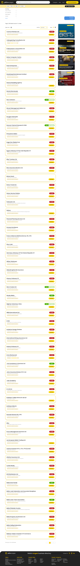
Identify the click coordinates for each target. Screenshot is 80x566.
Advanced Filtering (71, 18)
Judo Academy (11, 380)
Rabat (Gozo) (30, 561)
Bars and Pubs (60, 559)
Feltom (9, 210)
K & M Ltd (9, 389)
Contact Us (7, 562)
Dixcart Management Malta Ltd (16, 108)
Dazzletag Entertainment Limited (16, 74)
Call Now (51, 34)
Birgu (35, 559)
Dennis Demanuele (12, 91)
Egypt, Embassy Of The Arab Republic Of (19, 151)
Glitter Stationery (12, 261)
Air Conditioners (8, 12)
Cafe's (58, 561)
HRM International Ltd (13, 312)
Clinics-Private (7, 10)
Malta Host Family (12, 483)
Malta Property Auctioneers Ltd (16, 517)
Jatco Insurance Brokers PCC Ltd (16, 372)
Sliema (35, 561)
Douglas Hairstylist (12, 117)
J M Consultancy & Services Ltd (16, 363)
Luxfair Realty (11, 465)
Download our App (20, 559)
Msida (29, 560)
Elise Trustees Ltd (12, 159)
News (60, 2)
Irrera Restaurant (12, 355)
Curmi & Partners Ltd (13, 31)
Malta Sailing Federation (14, 525)
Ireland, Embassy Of (13, 346)
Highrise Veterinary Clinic (14, 304)
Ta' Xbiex (29, 562)
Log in (63, 2)
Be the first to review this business (12, 34)
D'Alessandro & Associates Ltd (16, 48)
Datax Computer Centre (14, 57)
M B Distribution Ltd (12, 474)
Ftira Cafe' (10, 244)
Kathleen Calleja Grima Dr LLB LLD (16, 397)
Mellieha (41, 559)
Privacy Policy (7, 563)
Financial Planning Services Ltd (16, 219)
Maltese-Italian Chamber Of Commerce (19, 534)
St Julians (42, 561)
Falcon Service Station (13, 193)
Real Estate (59, 560)
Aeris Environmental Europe (65, 33)
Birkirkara (30, 559)
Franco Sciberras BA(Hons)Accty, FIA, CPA (19, 236)
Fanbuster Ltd (11, 202)
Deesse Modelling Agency (14, 83)
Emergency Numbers (20, 561)
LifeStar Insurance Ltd (13, 457)
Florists (53, 560)
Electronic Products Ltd (66, 67)
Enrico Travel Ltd (11, 185)
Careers (6, 561)
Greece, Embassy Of (13, 278)
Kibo (8, 423)
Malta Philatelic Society (13, 508)
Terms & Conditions (8, 564)
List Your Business (72, 2)
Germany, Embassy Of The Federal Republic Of (20, 253)
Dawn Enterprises (12, 66)
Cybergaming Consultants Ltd (16, 40)
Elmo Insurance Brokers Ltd (15, 168)
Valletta (41, 562)
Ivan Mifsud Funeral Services (65, 50)
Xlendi (35, 562)
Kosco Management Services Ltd (16, 431)
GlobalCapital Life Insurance (15, 270)
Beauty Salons (54, 561)
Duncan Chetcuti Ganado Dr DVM (16, 125)
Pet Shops (65, 559)
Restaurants (54, 559)
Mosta (35, 560)
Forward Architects (12, 227)
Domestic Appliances (54, 564)
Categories (55, 2)
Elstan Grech (10, 176)
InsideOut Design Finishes (14, 329)
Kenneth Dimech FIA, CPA (14, 414)
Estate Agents (7, 14)
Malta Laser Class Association (15, 500)
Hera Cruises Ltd (11, 287)
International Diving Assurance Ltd (17, 338)
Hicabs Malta (10, 295)
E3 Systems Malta (12, 134)
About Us (6, 559)
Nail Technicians (65, 562)
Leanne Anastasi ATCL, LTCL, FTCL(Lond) (19, 448)
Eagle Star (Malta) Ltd (13, 142)
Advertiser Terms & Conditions (10, 560)
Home (8, 6)
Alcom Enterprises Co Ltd (65, 80)
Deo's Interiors (11, 100)
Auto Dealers (65, 560)
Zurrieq (29, 563)
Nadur (41, 560)
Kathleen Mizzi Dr (12, 406)
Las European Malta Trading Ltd (16, 440)
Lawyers (6, 16)
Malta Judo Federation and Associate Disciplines (21, 491)
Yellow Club (19, 563)
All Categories (19, 560)
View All (6, 18)
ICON (8, 321)
